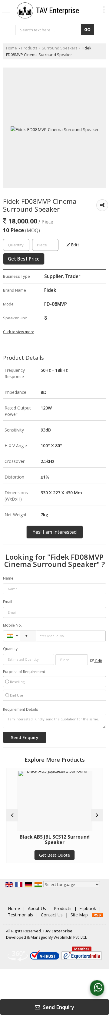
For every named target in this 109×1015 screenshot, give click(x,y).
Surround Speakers (60, 48)
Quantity (10, 648)
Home (11, 48)
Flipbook (87, 908)
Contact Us (52, 915)
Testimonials (20, 915)
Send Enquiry (57, 1007)
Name (8, 578)
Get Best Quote (54, 855)
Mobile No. (12, 625)
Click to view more (18, 331)
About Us (37, 908)
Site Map (79, 915)
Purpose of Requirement (24, 672)
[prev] (12, 815)
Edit (74, 245)
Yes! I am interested (55, 532)
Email (7, 601)
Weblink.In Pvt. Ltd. (70, 937)
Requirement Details (20, 709)
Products (29, 48)
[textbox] (49, 30)
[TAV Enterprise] (48, 10)
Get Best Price (24, 259)
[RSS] (97, 915)
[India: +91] (11, 636)
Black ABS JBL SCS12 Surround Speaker (55, 840)
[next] (97, 815)
